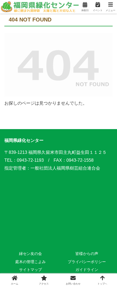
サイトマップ (30, 269)
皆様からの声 (86, 253)
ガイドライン (86, 269)
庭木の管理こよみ (30, 262)
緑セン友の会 (30, 253)
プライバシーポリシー (87, 262)
